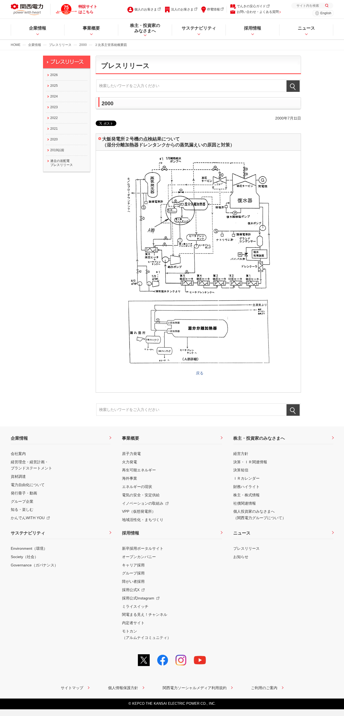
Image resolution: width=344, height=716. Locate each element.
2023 (54, 107)
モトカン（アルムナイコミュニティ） (146, 634)
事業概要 (130, 438)
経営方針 (240, 453)
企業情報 (34, 45)
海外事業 (129, 478)
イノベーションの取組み (142, 503)
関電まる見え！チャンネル (144, 614)
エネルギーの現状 (137, 486)
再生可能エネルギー (139, 470)
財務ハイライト (246, 486)
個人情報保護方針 (123, 688)
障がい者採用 (133, 581)
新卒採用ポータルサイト (142, 548)
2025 (54, 86)
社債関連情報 (244, 503)
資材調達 (18, 476)
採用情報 (130, 533)
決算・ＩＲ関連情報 (250, 462)
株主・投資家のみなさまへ (259, 438)
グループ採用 (133, 573)
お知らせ (240, 557)
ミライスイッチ (135, 606)
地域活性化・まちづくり (142, 520)
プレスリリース (60, 45)
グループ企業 (22, 501)
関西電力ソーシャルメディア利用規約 (195, 688)
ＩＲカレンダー (246, 478)
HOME (15, 45)
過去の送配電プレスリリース (61, 163)
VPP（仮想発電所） (139, 511)
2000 (83, 45)
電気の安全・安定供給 (141, 495)
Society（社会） (24, 557)
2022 (54, 118)
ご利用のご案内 (264, 688)
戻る (199, 373)
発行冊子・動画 (24, 493)
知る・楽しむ (22, 509)
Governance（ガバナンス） (34, 565)
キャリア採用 (133, 565)
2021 (54, 129)
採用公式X (130, 590)
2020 (54, 139)
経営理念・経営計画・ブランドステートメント (31, 465)
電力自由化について (28, 485)
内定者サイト (133, 623)
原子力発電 (131, 453)
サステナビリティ (28, 533)
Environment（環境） (29, 548)
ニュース (241, 533)
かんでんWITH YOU (28, 518)
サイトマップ (72, 688)
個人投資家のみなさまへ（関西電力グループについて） (259, 514)
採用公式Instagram (138, 598)
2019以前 (57, 150)
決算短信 (240, 470)
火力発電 (129, 462)
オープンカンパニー (139, 557)
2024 (54, 96)
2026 (54, 75)
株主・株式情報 (246, 495)
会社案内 (18, 453)
